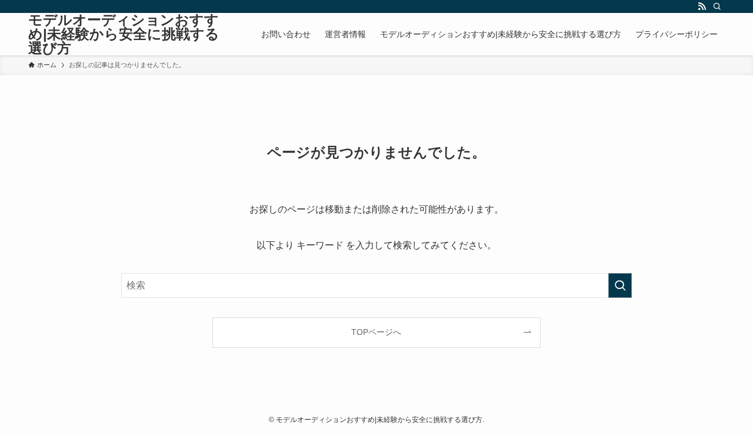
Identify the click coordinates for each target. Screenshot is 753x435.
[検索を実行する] (620, 285)
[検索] (717, 6)
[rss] (701, 6)
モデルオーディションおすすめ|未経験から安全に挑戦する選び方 (123, 34)
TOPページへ (376, 332)
